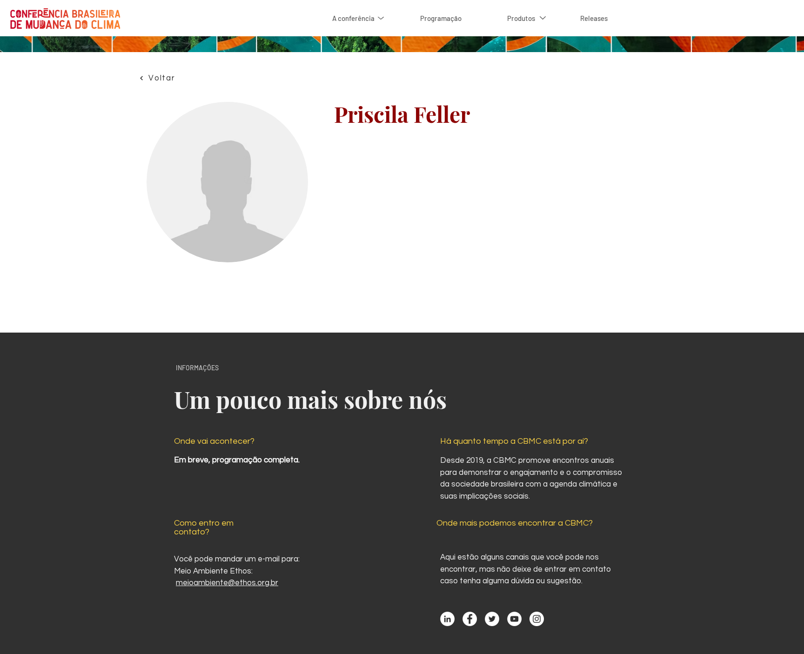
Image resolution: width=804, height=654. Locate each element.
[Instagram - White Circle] (536, 619)
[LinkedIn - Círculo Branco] (447, 619)
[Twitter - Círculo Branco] (492, 619)
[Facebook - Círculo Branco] (469, 619)
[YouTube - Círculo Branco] (514, 619)
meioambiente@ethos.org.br (227, 583)
